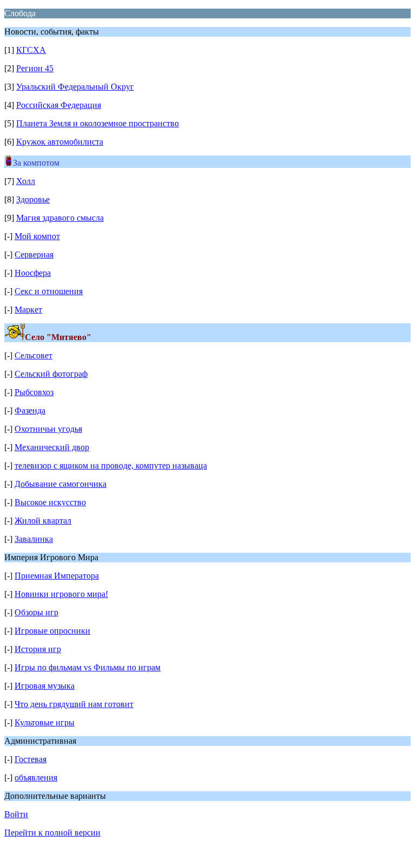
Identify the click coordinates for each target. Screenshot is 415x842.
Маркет (28, 309)
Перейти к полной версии (52, 832)
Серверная (34, 254)
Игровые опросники (52, 630)
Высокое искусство (50, 502)
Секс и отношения (49, 291)
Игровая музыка (45, 685)
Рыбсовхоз (34, 392)
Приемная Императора (57, 575)
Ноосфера (33, 272)
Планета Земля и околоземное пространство (97, 123)
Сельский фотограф (51, 373)
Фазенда (30, 410)
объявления (36, 777)
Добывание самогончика (60, 483)
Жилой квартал (43, 520)
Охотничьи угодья (48, 428)
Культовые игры (45, 722)
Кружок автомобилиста (59, 141)
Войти (16, 814)
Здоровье (33, 199)
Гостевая (30, 759)
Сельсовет (33, 355)
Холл (25, 181)
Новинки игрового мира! (61, 594)
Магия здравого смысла (60, 217)
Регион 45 (34, 68)
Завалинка (34, 539)
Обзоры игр (36, 612)
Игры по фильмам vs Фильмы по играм (87, 667)
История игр (38, 649)
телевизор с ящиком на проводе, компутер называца (111, 465)
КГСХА (31, 50)
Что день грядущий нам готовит (74, 704)
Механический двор (52, 447)
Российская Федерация (58, 105)
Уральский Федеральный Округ (75, 86)
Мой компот (37, 236)
